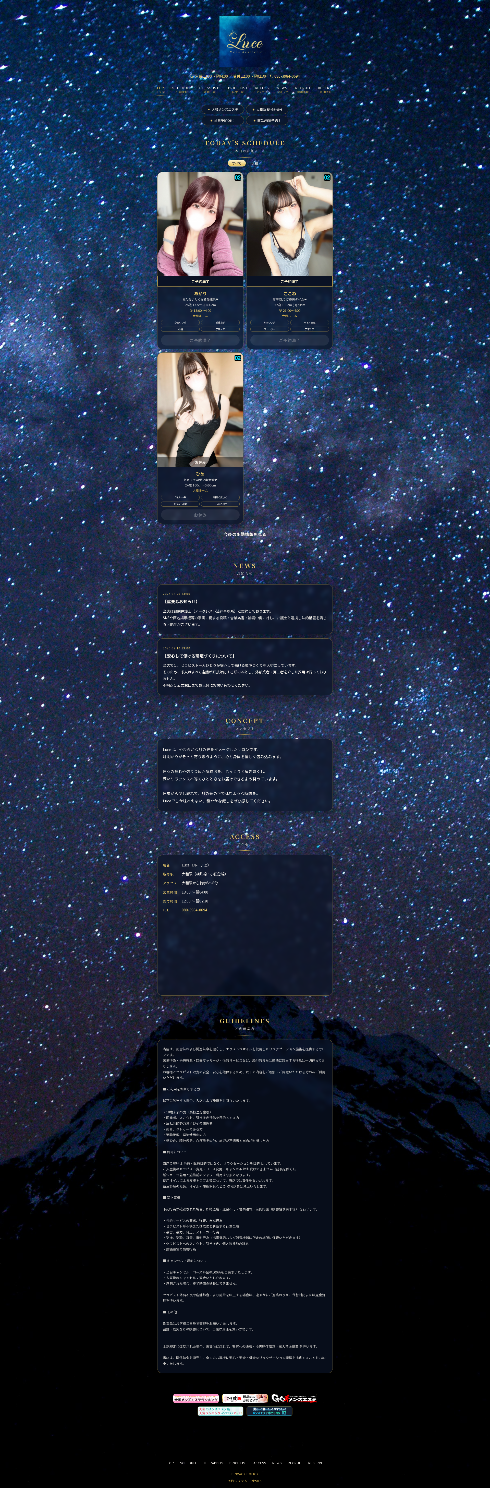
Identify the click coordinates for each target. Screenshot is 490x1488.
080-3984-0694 (287, 76)
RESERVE (315, 1463)
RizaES (256, 1481)
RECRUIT (295, 1463)
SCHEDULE (188, 1463)
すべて (236, 163)
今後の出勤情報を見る (245, 534)
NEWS (277, 1463)
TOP (170, 1463)
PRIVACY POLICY (245, 1474)
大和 (254, 163)
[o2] (238, 177)
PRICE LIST (238, 1463)
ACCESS (259, 1463)
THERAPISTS (213, 1463)
